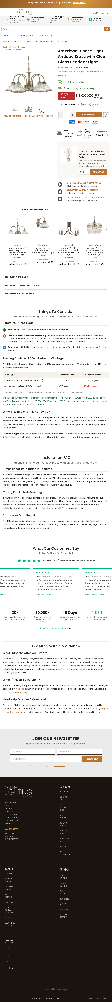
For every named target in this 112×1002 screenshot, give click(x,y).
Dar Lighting (63, 877)
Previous (6, 229)
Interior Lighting (8, 880)
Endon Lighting (63, 884)
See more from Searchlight (71, 71)
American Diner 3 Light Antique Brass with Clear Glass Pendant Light (18, 251)
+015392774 (11, 829)
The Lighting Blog (63, 807)
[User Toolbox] (107, 13)
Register (64, 841)
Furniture (9, 902)
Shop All (9, 873)
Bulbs (7, 917)
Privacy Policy (59, 766)
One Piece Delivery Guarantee (84, 182)
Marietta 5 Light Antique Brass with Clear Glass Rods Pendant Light (94, 251)
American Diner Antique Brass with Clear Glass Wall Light (43, 250)
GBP (95, 13)
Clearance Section (10, 924)
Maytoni (63, 904)
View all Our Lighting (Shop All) (38, 116)
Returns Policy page (18, 692)
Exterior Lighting (9, 888)
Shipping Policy (64, 816)
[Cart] (103, 13)
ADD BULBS (98, 172)
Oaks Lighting (63, 892)
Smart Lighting (8, 895)
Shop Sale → (79, 2)
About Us (64, 791)
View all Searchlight (12, 49)
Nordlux (64, 909)
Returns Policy (63, 824)
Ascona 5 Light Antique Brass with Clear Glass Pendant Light (69, 251)
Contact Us (64, 798)
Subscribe (92, 759)
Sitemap (63, 846)
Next (106, 229)
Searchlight (65, 67)
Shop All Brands (64, 915)
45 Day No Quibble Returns (82, 190)
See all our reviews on (55, 628)
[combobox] (53, 29)
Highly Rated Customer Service (85, 197)
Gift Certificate (65, 853)
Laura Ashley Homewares (10, 910)
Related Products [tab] (35, 209)
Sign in (63, 838)
